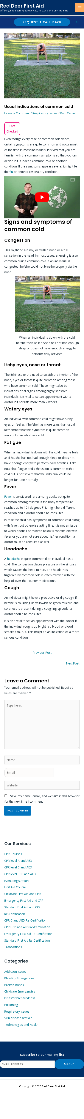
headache (14, 559)
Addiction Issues (15, 971)
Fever (8, 496)
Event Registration (16, 881)
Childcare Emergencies (19, 991)
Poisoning (11, 1005)
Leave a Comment (17, 113)
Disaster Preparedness (19, 998)
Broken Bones (14, 985)
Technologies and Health (21, 1025)
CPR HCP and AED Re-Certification (27, 927)
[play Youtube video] (42, 197)
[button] (42, 22)
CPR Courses (13, 854)
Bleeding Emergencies (19, 978)
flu (11, 172)
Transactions (13, 947)
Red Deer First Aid (22, 5)
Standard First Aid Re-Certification (27, 940)
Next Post (72, 663)
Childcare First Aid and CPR (22, 894)
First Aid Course (15, 887)
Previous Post (42, 652)
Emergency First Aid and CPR (23, 900)
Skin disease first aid (18, 1018)
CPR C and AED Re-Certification (25, 920)
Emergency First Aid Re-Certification (28, 934)
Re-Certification (14, 914)
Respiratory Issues (45, 113)
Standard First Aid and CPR (22, 907)
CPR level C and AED (18, 867)
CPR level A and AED (18, 861)
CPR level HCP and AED (20, 874)
